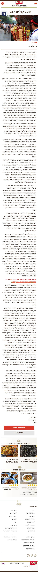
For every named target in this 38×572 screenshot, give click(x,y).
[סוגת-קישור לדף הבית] (19, 2)
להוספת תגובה (18, 428)
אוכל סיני (33, 417)
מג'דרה (14, 519)
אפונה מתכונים (12, 540)
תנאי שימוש (30, 522)
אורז (15, 522)
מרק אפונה (13, 510)
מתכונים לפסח (30, 525)
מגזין (33, 510)
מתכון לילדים (30, 549)
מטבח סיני (32, 420)
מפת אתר (31, 516)
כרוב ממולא (13, 516)
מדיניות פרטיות (29, 519)
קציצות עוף (31, 531)
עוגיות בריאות (30, 534)
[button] (3, 3)
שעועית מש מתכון (29, 543)
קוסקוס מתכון (30, 537)
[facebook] (32, 555)
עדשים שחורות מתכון (27, 540)
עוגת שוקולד (30, 528)
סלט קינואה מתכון (11, 534)
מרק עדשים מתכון (28, 546)
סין (35, 422)
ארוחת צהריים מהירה (10, 531)
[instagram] (28, 555)
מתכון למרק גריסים (11, 528)
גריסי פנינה (13, 525)
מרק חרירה (13, 513)
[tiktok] (35, 555)
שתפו (33, 42)
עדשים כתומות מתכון (10, 537)
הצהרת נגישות (30, 513)
